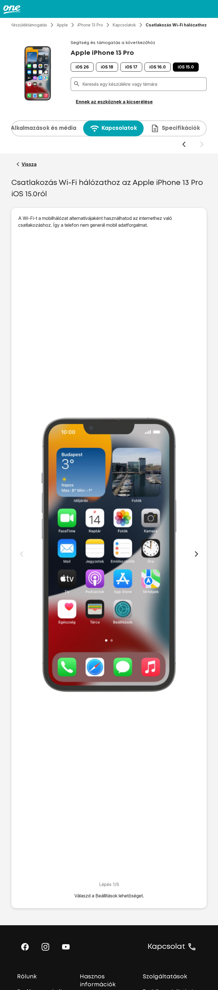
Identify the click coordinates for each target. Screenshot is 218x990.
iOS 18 (107, 66)
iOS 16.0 (157, 66)
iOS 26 (82, 66)
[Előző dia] (184, 144)
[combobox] (143, 84)
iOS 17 (131, 66)
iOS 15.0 (186, 66)
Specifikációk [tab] (181, 128)
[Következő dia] (202, 144)
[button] (25, 947)
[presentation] (109, 134)
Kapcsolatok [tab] (119, 128)
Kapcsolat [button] (166, 946)
